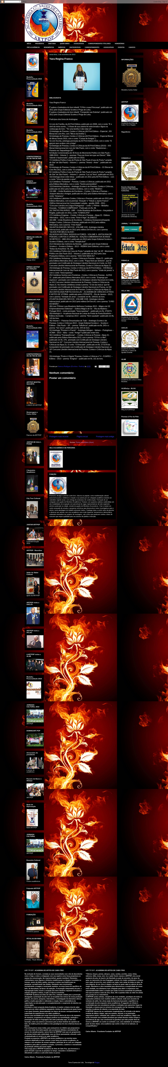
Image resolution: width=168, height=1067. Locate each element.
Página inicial (82, 437)
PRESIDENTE (39, 43)
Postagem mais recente (58, 437)
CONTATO (132, 47)
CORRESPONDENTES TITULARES (99, 43)
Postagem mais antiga (105, 437)
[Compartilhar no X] (104, 366)
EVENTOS (121, 47)
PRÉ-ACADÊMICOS (33, 47)
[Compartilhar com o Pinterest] (108, 366)
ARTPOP (34, 8)
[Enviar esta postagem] (95, 366)
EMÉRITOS (61, 47)
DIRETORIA (52, 43)
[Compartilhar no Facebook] (106, 366)
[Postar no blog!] (102, 366)
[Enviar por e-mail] (100, 366)
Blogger (97, 1062)
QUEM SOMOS (64, 43)
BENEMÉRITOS (49, 47)
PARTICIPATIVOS (75, 47)
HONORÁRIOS (119, 43)
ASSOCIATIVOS (79, 43)
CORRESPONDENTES (92, 47)
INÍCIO (29, 43)
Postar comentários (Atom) (85, 442)
